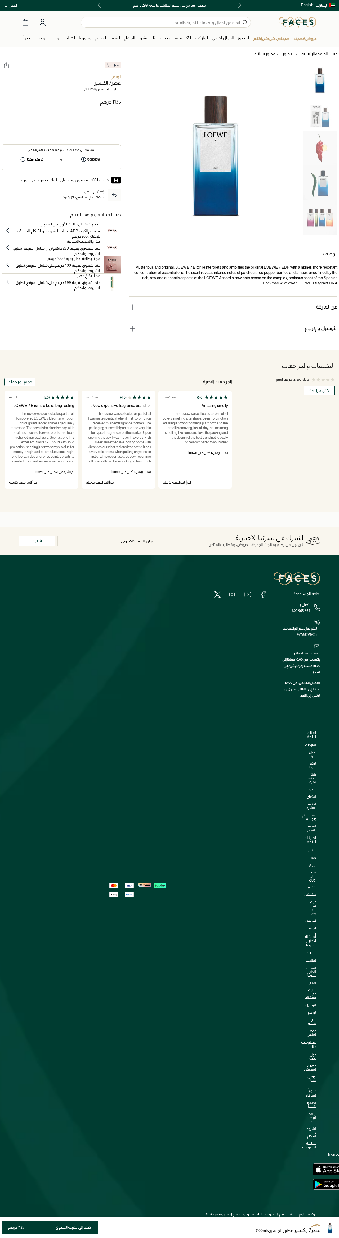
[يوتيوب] (247, 594)
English (307, 5)
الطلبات (311, 961)
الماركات (310, 745)
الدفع (312, 983)
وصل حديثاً (312, 754)
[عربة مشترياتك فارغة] (25, 22)
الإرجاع (312, 1012)
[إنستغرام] (232, 594)
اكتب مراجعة (319, 390)
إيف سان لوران (312, 876)
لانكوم (312, 887)
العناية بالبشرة (311, 806)
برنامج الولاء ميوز (312, 1117)
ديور (313, 857)
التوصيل (310, 1005)
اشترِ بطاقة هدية (312, 778)
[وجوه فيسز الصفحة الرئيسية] (297, 22)
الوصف (330, 253)
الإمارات (321, 5)
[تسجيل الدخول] (43, 22)
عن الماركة (326, 307)
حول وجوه (312, 1056)
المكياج (311, 797)
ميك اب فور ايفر (313, 907)
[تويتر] (217, 594)
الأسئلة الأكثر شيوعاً (311, 971)
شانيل (312, 850)
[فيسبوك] (263, 594)
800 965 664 (301, 611)
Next (100, 5)
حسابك (311, 953)
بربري (312, 865)
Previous (238, 5)
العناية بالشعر (311, 828)
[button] (325, 5)
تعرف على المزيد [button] (33, 180)
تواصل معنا (311, 1079)
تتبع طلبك (312, 1021)
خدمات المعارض (310, 1067)
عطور (312, 789)
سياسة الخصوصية (309, 1145)
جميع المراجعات (20, 382)
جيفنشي (310, 894)
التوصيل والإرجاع (321, 328)
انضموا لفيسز (311, 1104)
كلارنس (310, 920)
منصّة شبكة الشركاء (311, 1091)
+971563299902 (307, 634)
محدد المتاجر (312, 1033)
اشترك (37, 541)
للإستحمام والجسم (309, 817)
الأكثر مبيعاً (312, 765)
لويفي (115, 76)
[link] (201, 38)
